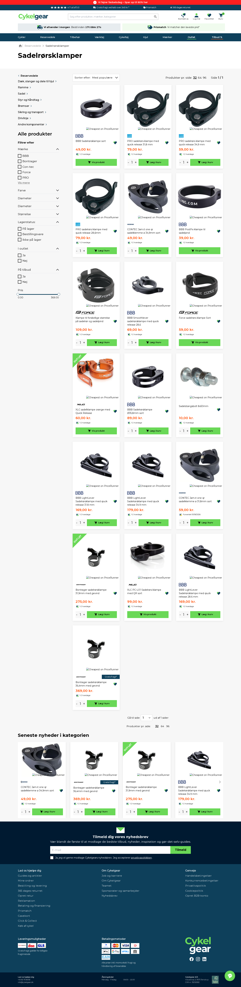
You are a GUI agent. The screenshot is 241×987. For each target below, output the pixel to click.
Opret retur (25, 895)
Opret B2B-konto (196, 895)
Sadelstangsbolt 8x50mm (193, 406)
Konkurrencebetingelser (201, 880)
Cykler (21, 37)
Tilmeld (180, 850)
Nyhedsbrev (109, 895)
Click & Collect (27, 920)
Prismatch (24, 910)
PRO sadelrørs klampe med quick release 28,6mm (91, 231)
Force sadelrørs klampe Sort (195, 317)
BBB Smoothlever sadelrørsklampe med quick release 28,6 (143, 321)
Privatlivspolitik (195, 885)
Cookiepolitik (194, 890)
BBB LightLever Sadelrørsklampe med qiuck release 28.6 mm (195, 593)
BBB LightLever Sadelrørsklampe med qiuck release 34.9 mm (143, 501)
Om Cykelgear (111, 870)
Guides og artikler (30, 875)
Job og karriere (112, 875)
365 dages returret (30, 890)
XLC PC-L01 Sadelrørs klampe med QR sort (144, 591)
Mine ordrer (26, 880)
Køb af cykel (26, 925)
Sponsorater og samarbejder (120, 890)
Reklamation (26, 900)
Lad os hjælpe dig (29, 870)
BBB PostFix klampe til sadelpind (192, 231)
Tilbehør (75, 37)
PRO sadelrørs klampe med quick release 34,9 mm (195, 143)
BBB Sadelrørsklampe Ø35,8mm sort (139, 411)
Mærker (167, 37)
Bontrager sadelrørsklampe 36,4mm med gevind (91, 684)
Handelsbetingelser (198, 875)
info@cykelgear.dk (25, 982)
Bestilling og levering (32, 885)
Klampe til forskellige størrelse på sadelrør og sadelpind (93, 319)
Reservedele (47, 37)
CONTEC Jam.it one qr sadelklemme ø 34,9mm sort (143, 231)
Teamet (106, 885)
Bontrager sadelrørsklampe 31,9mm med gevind (91, 591)
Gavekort (24, 915)
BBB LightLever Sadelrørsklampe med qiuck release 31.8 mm (91, 501)
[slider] (18, 294)
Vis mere (24, 182)
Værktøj (99, 37)
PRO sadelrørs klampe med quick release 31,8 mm (143, 143)
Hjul (145, 37)
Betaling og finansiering (34, 905)
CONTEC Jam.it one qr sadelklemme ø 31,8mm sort (195, 499)
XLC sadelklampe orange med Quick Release (93, 411)
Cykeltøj (124, 37)
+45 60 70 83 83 (24, 980)
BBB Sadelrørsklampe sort (91, 141)
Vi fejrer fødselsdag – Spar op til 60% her (123, 2)
